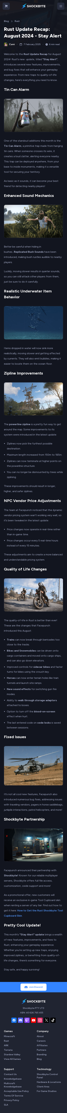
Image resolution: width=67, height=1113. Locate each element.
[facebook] (14, 1020)
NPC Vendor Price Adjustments (32, 500)
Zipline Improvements (23, 373)
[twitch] (27, 1020)
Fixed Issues (15, 736)
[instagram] (40, 1020)
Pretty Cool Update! (22, 925)
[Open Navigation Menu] (60, 6)
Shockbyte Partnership (24, 819)
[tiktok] (53, 1020)
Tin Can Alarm (16, 89)
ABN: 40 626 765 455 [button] (31, 1012)
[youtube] (33, 1020)
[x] (46, 1020)
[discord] (20, 1020)
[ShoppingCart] (6, 6)
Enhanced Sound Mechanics (29, 195)
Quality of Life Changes (25, 569)
